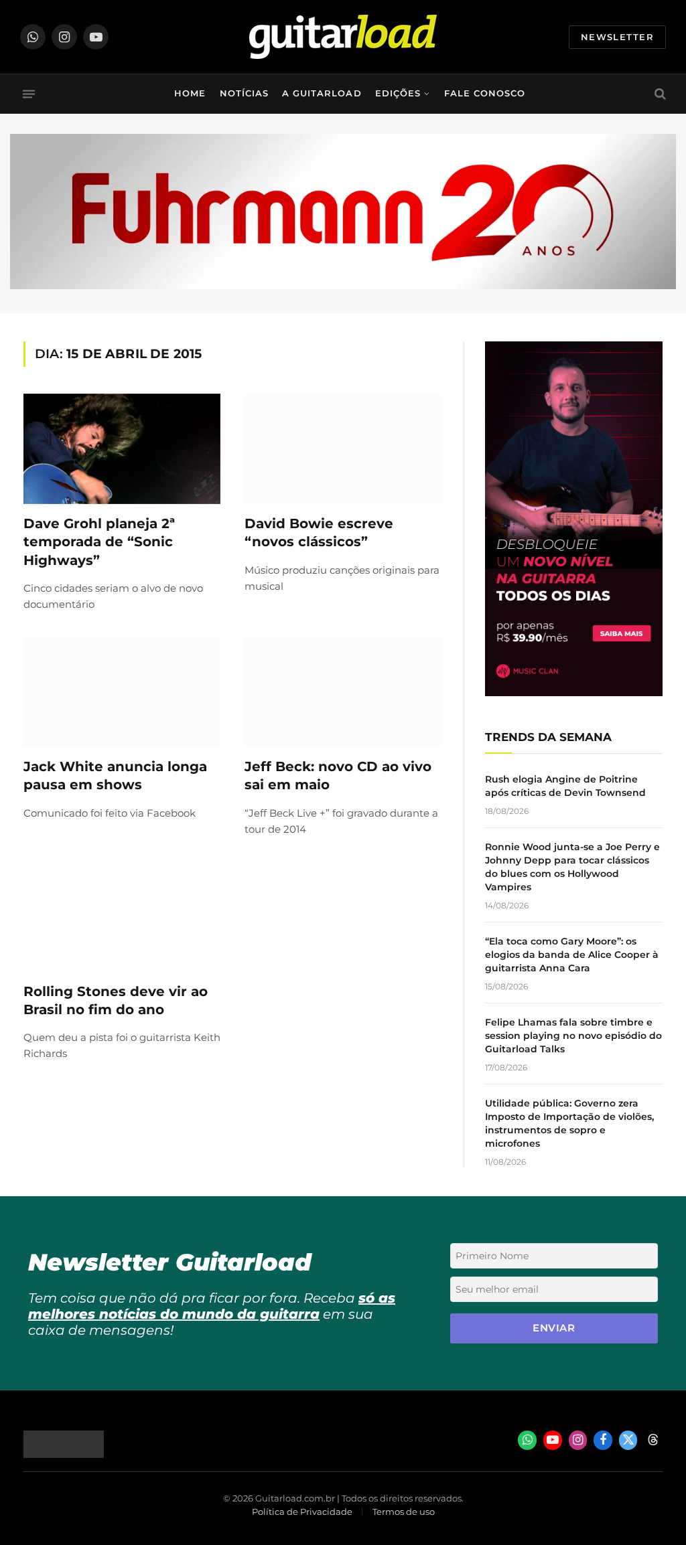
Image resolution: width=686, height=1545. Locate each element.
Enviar (554, 1327)
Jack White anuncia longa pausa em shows (115, 775)
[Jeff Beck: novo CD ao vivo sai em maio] (343, 692)
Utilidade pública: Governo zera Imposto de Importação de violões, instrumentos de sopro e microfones (569, 1123)
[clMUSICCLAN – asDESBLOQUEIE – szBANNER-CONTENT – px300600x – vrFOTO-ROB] (574, 692)
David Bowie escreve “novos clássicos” (319, 532)
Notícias (244, 93)
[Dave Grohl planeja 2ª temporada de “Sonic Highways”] (121, 449)
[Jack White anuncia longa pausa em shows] (121, 692)
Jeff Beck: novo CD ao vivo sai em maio (338, 775)
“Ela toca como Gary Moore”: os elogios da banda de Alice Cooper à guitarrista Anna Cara (572, 954)
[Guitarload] (343, 37)
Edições (398, 93)
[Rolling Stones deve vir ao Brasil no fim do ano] (121, 917)
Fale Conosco (484, 93)
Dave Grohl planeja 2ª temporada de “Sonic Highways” (99, 541)
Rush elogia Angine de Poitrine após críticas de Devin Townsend (565, 786)
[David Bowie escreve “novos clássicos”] (343, 449)
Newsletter (617, 36)
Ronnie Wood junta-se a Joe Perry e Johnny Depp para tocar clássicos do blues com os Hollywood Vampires (572, 867)
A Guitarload (321, 93)
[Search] (659, 94)
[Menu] (29, 93)
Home (190, 93)
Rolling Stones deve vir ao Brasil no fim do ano (115, 1000)
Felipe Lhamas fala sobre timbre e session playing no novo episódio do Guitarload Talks (573, 1035)
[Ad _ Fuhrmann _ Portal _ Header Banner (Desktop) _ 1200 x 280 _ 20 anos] (343, 286)
